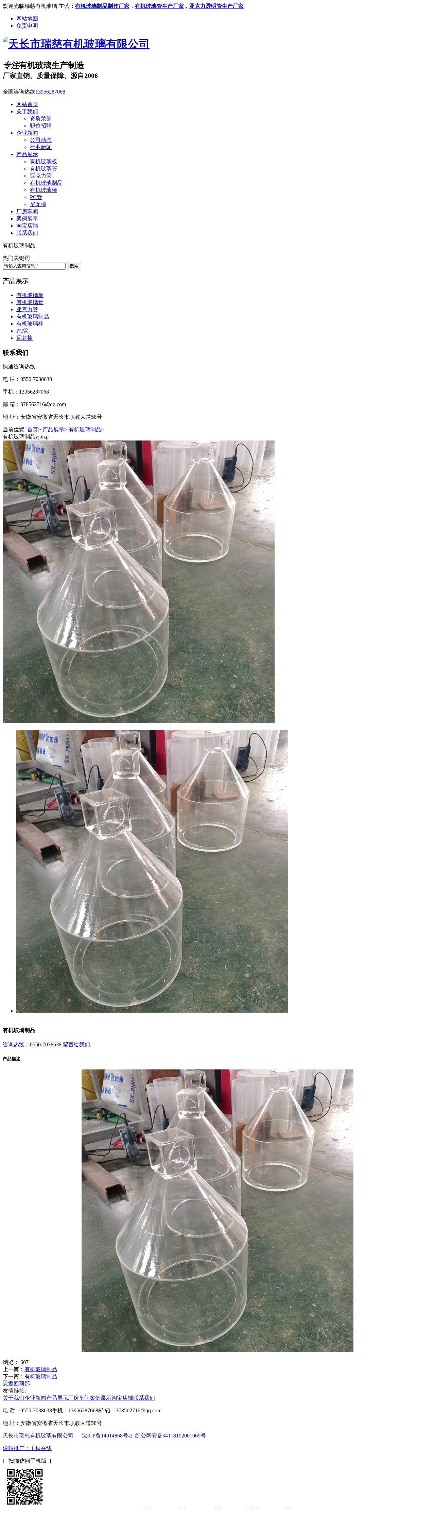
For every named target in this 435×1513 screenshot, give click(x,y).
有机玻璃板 (30, 295)
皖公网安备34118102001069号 (170, 1436)
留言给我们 (76, 1044)
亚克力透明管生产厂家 (216, 6)
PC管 (22, 331)
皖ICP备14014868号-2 (107, 1436)
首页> (34, 429)
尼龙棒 (24, 338)
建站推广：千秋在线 (27, 1448)
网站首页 (27, 104)
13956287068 (50, 92)
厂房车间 (27, 211)
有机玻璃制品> (86, 429)
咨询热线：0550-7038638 (32, 1044)
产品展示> (54, 429)
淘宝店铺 (27, 226)
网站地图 (27, 18)
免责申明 (27, 26)
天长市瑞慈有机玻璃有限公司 (38, 1436)
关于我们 (27, 111)
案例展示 (27, 218)
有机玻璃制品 (32, 316)
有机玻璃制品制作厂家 (102, 6)
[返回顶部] (16, 1383)
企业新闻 (27, 133)
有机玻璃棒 (30, 324)
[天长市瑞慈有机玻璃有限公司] (76, 44)
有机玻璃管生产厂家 (159, 6)
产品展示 (27, 154)
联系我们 (27, 233)
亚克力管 (27, 309)
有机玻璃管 (30, 302)
